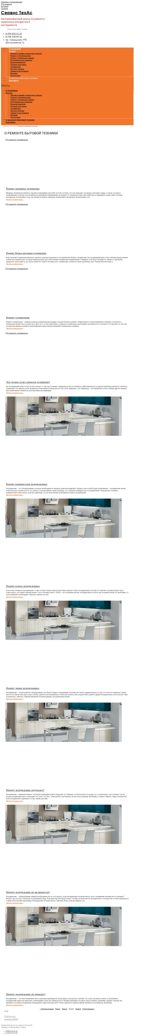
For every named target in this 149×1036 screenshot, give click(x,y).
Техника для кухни (18, 65)
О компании (15, 49)
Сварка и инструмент (19, 71)
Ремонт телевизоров (17, 317)
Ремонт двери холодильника (22, 688)
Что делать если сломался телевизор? (28, 382)
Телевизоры (15, 67)
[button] (67, 85)
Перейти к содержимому (11, 2)
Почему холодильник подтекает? (25, 790)
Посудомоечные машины (21, 60)
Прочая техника (17, 69)
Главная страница (9, 126)
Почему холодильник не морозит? (26, 994)
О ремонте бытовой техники (23, 78)
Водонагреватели (17, 62)
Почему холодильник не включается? (28, 892)
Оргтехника (15, 76)
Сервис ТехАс (16, 12)
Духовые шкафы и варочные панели (26, 54)
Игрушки (13, 73)
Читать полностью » (14, 200)
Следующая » (88, 1009)
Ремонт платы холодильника (23, 586)
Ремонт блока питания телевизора (26, 253)
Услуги (12, 51)
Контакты (14, 80)
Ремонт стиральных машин (22, 58)
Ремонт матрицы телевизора (22, 188)
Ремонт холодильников (20, 56)
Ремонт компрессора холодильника (26, 484)
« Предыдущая (47, 1009)
